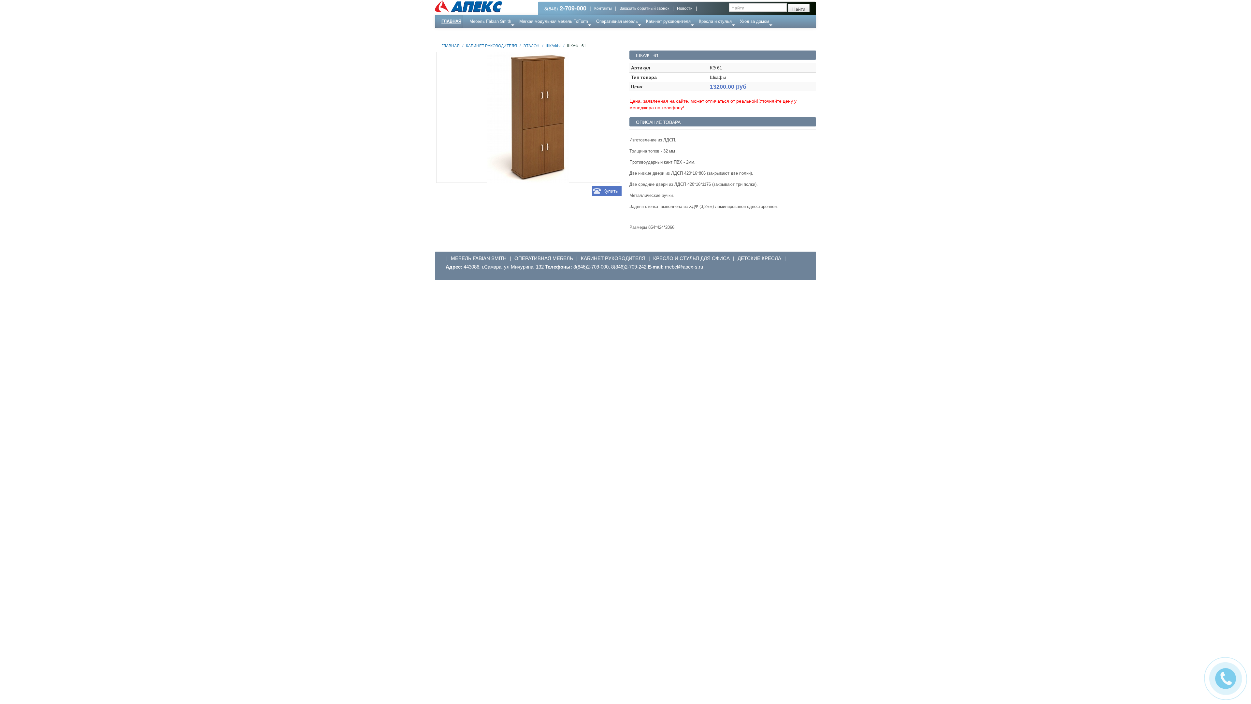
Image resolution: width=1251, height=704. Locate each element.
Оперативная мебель (617, 21)
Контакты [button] (603, 8)
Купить (610, 191)
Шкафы (553, 45)
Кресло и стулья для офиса (691, 258)
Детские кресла (759, 258)
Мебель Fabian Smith (490, 21)
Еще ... (481, 34)
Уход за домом (754, 21)
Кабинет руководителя (668, 21)
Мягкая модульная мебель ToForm (553, 21)
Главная (451, 21)
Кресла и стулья (715, 21)
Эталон (531, 45)
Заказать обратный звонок (644, 8)
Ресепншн (506, 34)
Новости (685, 8)
